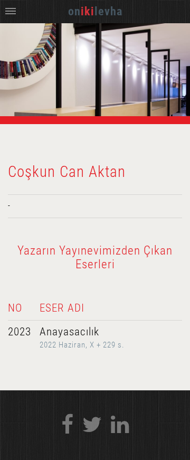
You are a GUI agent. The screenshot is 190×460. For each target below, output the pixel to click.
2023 (19, 331)
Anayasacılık (69, 331)
